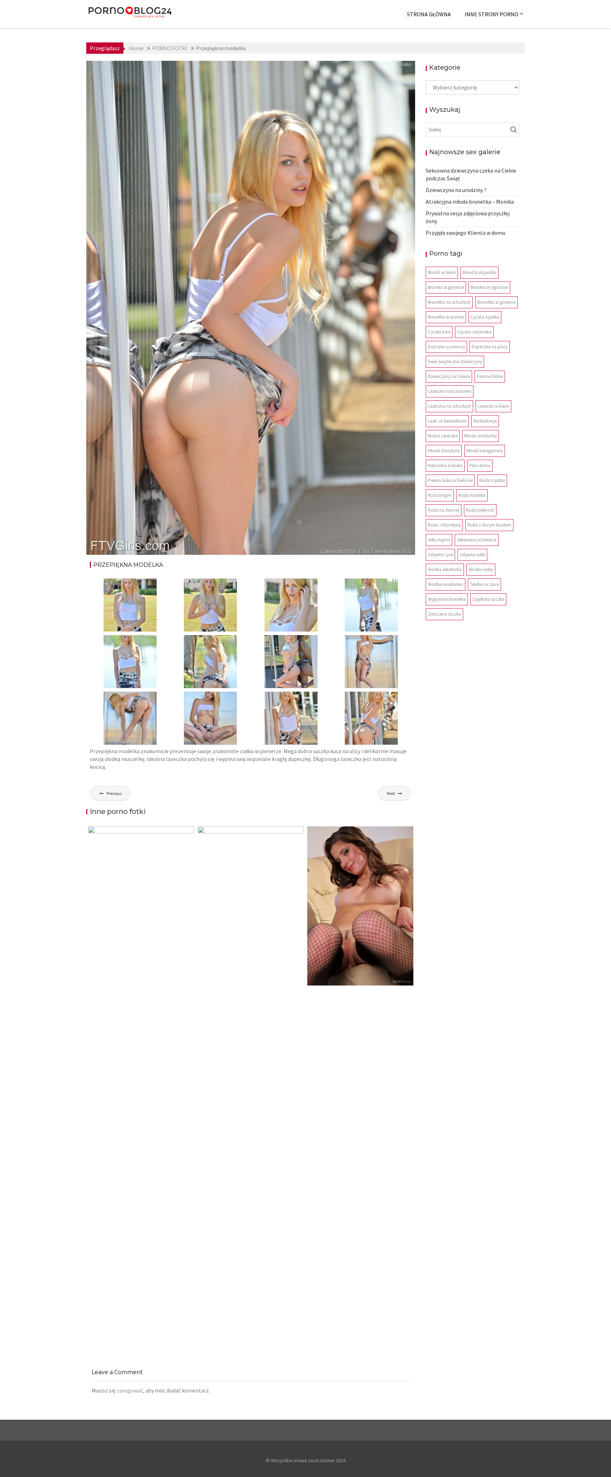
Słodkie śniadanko (445, 584)
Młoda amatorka (480, 436)
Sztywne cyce (440, 555)
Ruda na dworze (443, 510)
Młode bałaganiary (484, 451)
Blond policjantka (479, 272)
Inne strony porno (491, 14)
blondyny (356, 71)
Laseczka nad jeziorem (449, 391)
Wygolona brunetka (447, 599)
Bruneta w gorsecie (446, 287)
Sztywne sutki (472, 555)
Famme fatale (490, 376)
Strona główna (429, 14)
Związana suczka (444, 614)
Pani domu (479, 466)
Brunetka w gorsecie (496, 302)
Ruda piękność (480, 510)
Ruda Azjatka (492, 480)
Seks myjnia (439, 540)
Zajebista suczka (488, 599)
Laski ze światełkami (447, 421)
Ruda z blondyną (444, 525)
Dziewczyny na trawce (449, 376)
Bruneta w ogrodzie (489, 287)
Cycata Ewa (439, 332)
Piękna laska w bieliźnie (450, 480)
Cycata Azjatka (485, 317)
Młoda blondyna (444, 451)
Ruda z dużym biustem (489, 525)
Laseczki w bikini (493, 406)
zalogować (130, 1390)
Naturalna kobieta (445, 466)
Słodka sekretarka (445, 569)
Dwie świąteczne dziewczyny (455, 362)
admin (160, 71)
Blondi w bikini (442, 272)
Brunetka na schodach (449, 302)
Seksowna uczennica (476, 540)
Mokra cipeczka (443, 436)
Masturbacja (485, 421)
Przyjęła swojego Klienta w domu (465, 232)
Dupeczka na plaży (490, 347)
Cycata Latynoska (474, 332)
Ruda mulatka (471, 495)
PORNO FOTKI (387, 71)
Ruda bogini (440, 495)
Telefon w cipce (484, 584)
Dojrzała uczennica (446, 347)
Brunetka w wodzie (446, 317)
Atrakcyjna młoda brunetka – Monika (470, 201)
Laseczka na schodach (449, 406)
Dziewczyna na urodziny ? (456, 189)
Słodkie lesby (481, 569)
